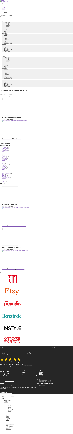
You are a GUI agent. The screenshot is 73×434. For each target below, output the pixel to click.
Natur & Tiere (6, 30)
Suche (3, 395)
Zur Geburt (4, 181)
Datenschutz (4, 352)
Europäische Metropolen (8, 42)
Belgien (5, 37)
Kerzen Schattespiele (5, 164)
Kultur (5, 32)
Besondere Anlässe (7, 22)
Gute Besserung (8, 62)
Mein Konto (4, 394)
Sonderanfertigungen (5, 53)
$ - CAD (3, 9)
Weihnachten (4, 20)
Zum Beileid (8, 28)
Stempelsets (6, 48)
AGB (3, 351)
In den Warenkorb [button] (10, 119)
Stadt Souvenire (4, 33)
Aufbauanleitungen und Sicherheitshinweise (34, 351)
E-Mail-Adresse (2, 381)
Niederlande (6, 71)
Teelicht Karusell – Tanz (8, 49)
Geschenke (3, 21)
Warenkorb (4, 397)
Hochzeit (7, 24)
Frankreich (5, 38)
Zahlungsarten (29, 353)
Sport (5, 31)
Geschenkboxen (6, 80)
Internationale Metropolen (8, 43)
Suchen (11, 15)
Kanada (5, 41)
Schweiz (3, 172)
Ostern (3, 169)
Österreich (5, 35)
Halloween (7, 29)
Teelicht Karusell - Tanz (5, 177)
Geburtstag (7, 23)
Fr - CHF (3, 8)
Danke (3, 151)
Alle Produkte (4, 44)
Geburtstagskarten (5, 155)
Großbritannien (6, 39)
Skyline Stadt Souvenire (6, 173)
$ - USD (3, 10)
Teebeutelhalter (6, 50)
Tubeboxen (5, 46)
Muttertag (7, 26)
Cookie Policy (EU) (5, 354)
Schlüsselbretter (6, 47)
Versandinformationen (30, 352)
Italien (3, 162)
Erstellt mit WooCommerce (8, 393)
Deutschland (4, 19)
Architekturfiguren (7, 51)
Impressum (3, 353)
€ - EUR (3, 7)
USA (5, 40)
